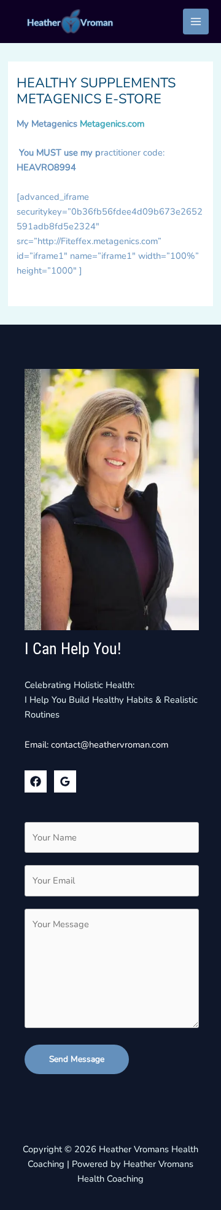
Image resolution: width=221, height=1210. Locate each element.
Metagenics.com (112, 123)
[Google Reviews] (65, 781)
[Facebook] (36, 781)
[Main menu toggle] (196, 21)
